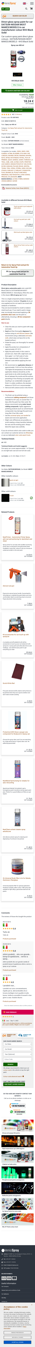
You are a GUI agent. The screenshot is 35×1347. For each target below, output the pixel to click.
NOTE (3, 158)
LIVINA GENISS (25, 175)
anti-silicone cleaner (23, 333)
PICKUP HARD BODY (20, 172)
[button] (25, 4)
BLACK (12, 496)
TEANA (3, 168)
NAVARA (28, 155)
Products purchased (9, 939)
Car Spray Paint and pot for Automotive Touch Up (18, 273)
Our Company (5, 1286)
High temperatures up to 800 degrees (13, 1148)
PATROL (21, 158)
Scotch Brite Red (9, 683)
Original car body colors (9, 1164)
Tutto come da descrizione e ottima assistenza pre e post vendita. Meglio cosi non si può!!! (17, 1023)
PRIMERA (4, 160)
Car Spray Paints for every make (11, 1211)
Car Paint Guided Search (14, 1084)
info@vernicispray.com (12, 1265)
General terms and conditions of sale (11, 1290)
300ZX (23, 151)
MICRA (16, 155)
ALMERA (4, 153)
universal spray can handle (19, 415)
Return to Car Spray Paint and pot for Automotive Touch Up (15, 266)
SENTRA (26, 166)
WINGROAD (4, 175)
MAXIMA (11, 155)
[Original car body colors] (17, 1157)
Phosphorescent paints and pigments (13, 1180)
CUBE (7, 162)
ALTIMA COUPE (19, 162)
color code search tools (22, 435)
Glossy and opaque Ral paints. (11, 1133)
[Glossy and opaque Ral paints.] (17, 1125)
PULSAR (15, 166)
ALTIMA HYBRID (18, 179)
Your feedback (11, 1012)
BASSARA (14, 177)
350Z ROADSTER (14, 175)
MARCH (7, 164)
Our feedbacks (5, 1294)
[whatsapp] (17, 1112)
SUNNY (21, 160)
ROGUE (21, 166)
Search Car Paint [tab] (11, 1035)
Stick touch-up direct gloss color (23, 232)
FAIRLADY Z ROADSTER (22, 170)
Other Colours (17, 85)
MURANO (22, 155)
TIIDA (8, 168)
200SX (19, 151)
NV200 (29, 164)
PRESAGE (4, 177)
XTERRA (18, 168)
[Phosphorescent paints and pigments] (17, 1172)
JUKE (11, 162)
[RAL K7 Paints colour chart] (17, 1219)
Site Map (4, 1297)
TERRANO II (27, 160)
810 (9, 177)
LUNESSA (4, 155)
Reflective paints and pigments (11, 1195)
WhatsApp (29, 433)
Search (10, 1064)
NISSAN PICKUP (16, 164)
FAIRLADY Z (11, 170)
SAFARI (15, 181)
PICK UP (27, 158)
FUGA (3, 172)
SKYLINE (29, 168)
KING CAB (26, 153)
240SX (23, 168)
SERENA (15, 160)
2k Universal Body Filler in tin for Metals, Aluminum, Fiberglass (17, 879)
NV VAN (24, 164)
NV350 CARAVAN (6, 166)
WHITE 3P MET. (14, 480)
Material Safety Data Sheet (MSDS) (17, 188)
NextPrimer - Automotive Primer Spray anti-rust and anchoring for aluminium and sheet (17, 539)
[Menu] (32, 3)
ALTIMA (10, 153)
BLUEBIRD (16, 153)
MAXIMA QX (9, 172)
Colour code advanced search (12, 1076)
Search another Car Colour (18, 91)
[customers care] (17, 1105)
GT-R (21, 153)
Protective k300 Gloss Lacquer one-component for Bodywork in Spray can (16, 733)
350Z (27, 151)
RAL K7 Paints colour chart (10, 1227)
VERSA (13, 168)
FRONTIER (27, 162)
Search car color (20, 16)
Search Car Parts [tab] (27, 1035)
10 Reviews (18, 114)
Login (7, 9)
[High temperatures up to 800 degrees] (17, 1141)
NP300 (8, 158)
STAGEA (4, 170)
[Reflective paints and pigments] (17, 1188)
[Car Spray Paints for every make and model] (17, 1203)
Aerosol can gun (8, 586)
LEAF (2, 164)
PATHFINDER (14, 158)
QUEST (10, 160)
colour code (7, 1070)
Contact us (4, 1301)
